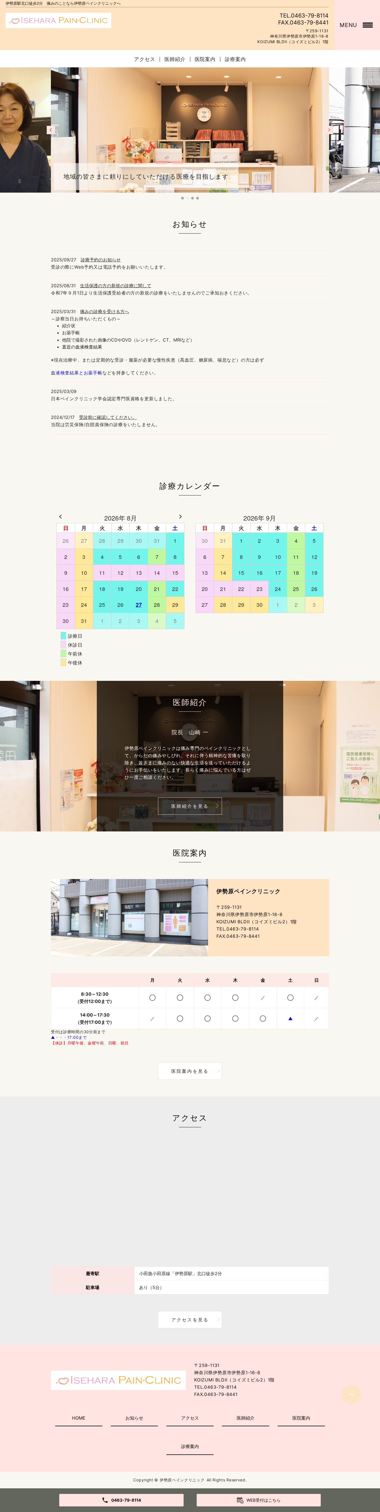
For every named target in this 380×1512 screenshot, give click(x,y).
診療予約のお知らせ (101, 259)
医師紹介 (175, 59)
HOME (78, 1418)
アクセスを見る (190, 1319)
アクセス (144, 59)
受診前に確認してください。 (108, 417)
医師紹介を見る (190, 806)
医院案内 (205, 59)
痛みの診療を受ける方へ (104, 311)
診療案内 (235, 59)
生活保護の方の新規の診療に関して (115, 285)
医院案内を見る (190, 1071)
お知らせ (134, 1418)
